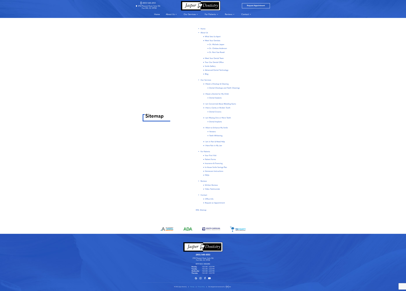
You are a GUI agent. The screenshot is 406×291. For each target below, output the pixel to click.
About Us (170, 14)
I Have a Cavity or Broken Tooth (217, 108)
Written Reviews (211, 185)
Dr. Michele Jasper (216, 44)
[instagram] (200, 278)
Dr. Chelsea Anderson (218, 48)
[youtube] (209, 278)
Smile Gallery (210, 66)
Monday (194, 267)
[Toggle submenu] (176, 14)
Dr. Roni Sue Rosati (217, 52)
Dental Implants (215, 122)
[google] (196, 278)
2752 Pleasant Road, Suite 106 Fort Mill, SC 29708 (149, 7)
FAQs (207, 175)
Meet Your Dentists (212, 41)
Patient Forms (210, 159)
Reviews (228, 14)
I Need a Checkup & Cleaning (216, 84)
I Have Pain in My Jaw (213, 146)
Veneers (212, 132)
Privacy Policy (201, 286)
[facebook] (205, 278)
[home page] (200, 5)
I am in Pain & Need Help (215, 142)
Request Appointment (256, 6)
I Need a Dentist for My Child (217, 94)
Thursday (194, 273)
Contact (245, 14)
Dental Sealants (215, 98)
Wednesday (195, 271)
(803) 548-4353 (149, 3)
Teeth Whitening (215, 136)
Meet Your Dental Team (214, 58)
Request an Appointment (215, 203)
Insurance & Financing (213, 163)
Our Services (190, 14)
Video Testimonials (212, 189)
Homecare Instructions (214, 171)
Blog (206, 74)
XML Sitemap (201, 210)
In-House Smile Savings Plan (216, 167)
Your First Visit (210, 155)
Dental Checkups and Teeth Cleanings (224, 88)
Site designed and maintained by (216, 286)
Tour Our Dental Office (214, 62)
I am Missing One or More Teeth (218, 118)
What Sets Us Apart (213, 37)
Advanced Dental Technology (216, 70)
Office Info (209, 199)
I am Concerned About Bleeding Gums (220, 104)
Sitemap (192, 286)
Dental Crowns (215, 112)
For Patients (210, 14)
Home (157, 14)
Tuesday (194, 269)
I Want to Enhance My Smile (216, 128)
